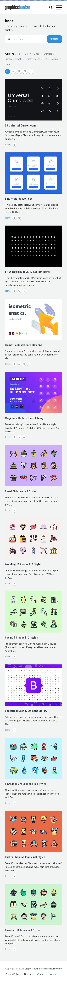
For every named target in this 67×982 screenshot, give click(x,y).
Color (28, 53)
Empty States (33, 58)
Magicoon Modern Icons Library (24, 418)
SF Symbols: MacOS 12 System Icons (27, 271)
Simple (55, 58)
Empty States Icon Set (18, 198)
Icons (9, 21)
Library (8, 58)
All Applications (8, 71)
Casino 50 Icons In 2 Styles (21, 637)
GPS (45, 58)
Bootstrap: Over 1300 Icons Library (26, 711)
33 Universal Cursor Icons (20, 125)
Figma (20, 71)
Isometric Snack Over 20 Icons (23, 345)
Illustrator (14, 71)
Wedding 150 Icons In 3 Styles (23, 564)
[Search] (49, 7)
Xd (30, 71)
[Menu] (57, 7)
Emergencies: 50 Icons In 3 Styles (25, 784)
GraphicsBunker (33, 968)
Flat (19, 53)
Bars (7, 63)
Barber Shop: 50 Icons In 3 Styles (25, 857)
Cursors (48, 53)
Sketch (25, 71)
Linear (37, 53)
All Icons (9, 53)
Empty (18, 58)
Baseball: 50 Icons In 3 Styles (22, 930)
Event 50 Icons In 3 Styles (20, 491)
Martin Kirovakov (53, 968)
